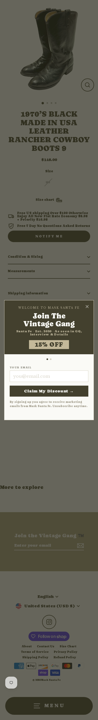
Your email (20, 367)
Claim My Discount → (49, 390)
